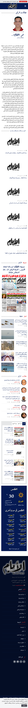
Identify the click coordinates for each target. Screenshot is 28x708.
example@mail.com (19, 585)
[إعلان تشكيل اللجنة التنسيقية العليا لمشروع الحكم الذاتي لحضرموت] (19, 442)
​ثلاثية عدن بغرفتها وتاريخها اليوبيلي (10, 451)
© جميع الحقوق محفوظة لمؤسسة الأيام (17, 697)
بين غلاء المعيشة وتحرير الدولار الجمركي (18, 203)
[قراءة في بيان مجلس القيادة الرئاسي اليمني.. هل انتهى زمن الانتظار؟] (19, 462)
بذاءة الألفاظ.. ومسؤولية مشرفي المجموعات (18, 178)
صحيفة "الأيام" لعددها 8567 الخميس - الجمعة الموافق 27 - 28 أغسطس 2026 (14, 269)
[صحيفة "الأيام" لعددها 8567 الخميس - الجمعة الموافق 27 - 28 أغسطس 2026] (14, 293)
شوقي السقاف (17, 400)
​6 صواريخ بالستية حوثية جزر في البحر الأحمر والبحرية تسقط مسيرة (21, 332)
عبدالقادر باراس (20, 37)
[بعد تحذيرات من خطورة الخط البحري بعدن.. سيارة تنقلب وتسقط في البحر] (7, 367)
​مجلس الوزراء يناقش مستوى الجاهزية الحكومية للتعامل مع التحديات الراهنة (21, 354)
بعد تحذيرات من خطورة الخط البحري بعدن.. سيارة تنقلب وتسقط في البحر (21, 365)
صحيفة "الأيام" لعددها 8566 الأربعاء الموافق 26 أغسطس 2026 (8, 429)
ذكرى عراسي (17, 415)
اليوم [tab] (24, 423)
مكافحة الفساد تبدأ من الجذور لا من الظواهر (17, 228)
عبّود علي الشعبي (16, 407)
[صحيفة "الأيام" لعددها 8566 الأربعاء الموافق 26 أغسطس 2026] (19, 432)
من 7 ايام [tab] (20, 423)
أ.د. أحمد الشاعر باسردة (15, 391)
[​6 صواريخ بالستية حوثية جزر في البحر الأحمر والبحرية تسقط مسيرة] (7, 334)
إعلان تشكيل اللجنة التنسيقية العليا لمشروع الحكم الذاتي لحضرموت (9, 441)
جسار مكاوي (17, 382)
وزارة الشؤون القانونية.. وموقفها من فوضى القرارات (16, 153)
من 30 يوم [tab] (15, 423)
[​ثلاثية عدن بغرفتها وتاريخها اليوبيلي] (19, 453)
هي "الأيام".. (18, 34)
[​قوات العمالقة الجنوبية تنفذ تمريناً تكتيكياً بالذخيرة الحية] (7, 345)
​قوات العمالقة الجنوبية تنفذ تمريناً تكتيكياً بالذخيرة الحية (21, 342)
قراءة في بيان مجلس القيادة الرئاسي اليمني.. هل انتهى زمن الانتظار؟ (8, 461)
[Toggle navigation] (25, 6)
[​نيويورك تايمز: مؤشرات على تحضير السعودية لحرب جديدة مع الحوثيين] (7, 323)
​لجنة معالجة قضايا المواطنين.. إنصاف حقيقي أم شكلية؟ (16, 253)
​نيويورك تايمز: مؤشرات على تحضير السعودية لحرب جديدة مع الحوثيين (21, 321)
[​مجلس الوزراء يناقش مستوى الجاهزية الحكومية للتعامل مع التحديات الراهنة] (7, 356)
